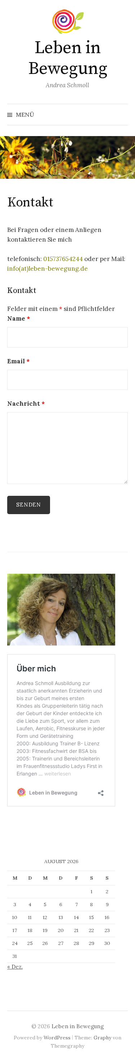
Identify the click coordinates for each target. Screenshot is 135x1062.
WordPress (57, 1037)
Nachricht (26, 403)
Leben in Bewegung (67, 58)
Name (18, 318)
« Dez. (15, 966)
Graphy (102, 1037)
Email (18, 361)
